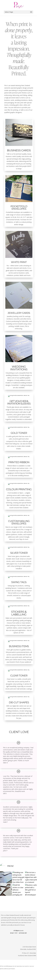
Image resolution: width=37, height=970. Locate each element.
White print (19, 262)
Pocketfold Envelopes (18, 207)
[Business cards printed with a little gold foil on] (31, 890)
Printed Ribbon (18, 462)
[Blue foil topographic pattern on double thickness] (6, 877)
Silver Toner (19, 552)
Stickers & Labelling (19, 613)
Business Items (19, 646)
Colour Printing (19, 489)
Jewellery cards (19, 312)
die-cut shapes (19, 702)
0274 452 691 (23, 933)
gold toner (19, 432)
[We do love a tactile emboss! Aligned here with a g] (31, 877)
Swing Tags (18, 582)
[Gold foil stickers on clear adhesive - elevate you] (18, 890)
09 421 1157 (13, 933)
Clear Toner (18, 675)
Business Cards (19, 150)
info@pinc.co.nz (18, 930)
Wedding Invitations (18, 368)
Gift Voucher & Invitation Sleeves (18, 402)
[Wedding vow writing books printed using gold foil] (18, 877)
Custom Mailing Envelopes (19, 522)
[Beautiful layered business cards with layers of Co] (6, 890)
